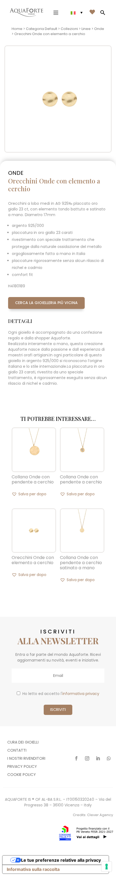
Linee (86, 28)
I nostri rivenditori (26, 758)
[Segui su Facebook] (76, 758)
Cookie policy (21, 775)
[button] (29, 493)
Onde (99, 28)
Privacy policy (22, 767)
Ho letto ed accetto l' (60, 693)
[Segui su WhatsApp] (108, 758)
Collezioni (69, 28)
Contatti (16, 750)
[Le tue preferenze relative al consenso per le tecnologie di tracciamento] (106, 866)
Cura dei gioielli (23, 742)
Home (17, 28)
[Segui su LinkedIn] (98, 758)
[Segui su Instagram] (87, 758)
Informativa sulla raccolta (33, 869)
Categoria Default (41, 28)
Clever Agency (100, 814)
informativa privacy (80, 693)
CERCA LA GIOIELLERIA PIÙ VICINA (46, 302)
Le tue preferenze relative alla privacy (61, 860)
